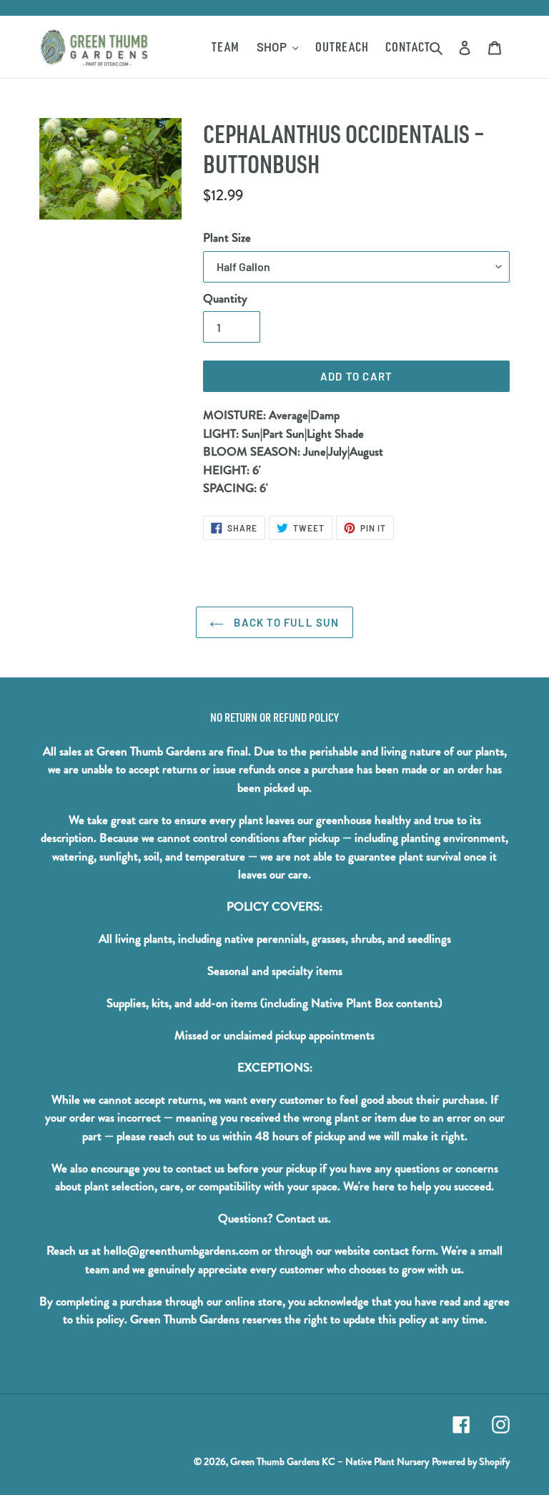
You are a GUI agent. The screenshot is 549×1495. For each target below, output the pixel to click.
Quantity (225, 299)
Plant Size (227, 238)
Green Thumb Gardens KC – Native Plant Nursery (329, 1461)
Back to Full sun (285, 622)
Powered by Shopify (471, 1461)
